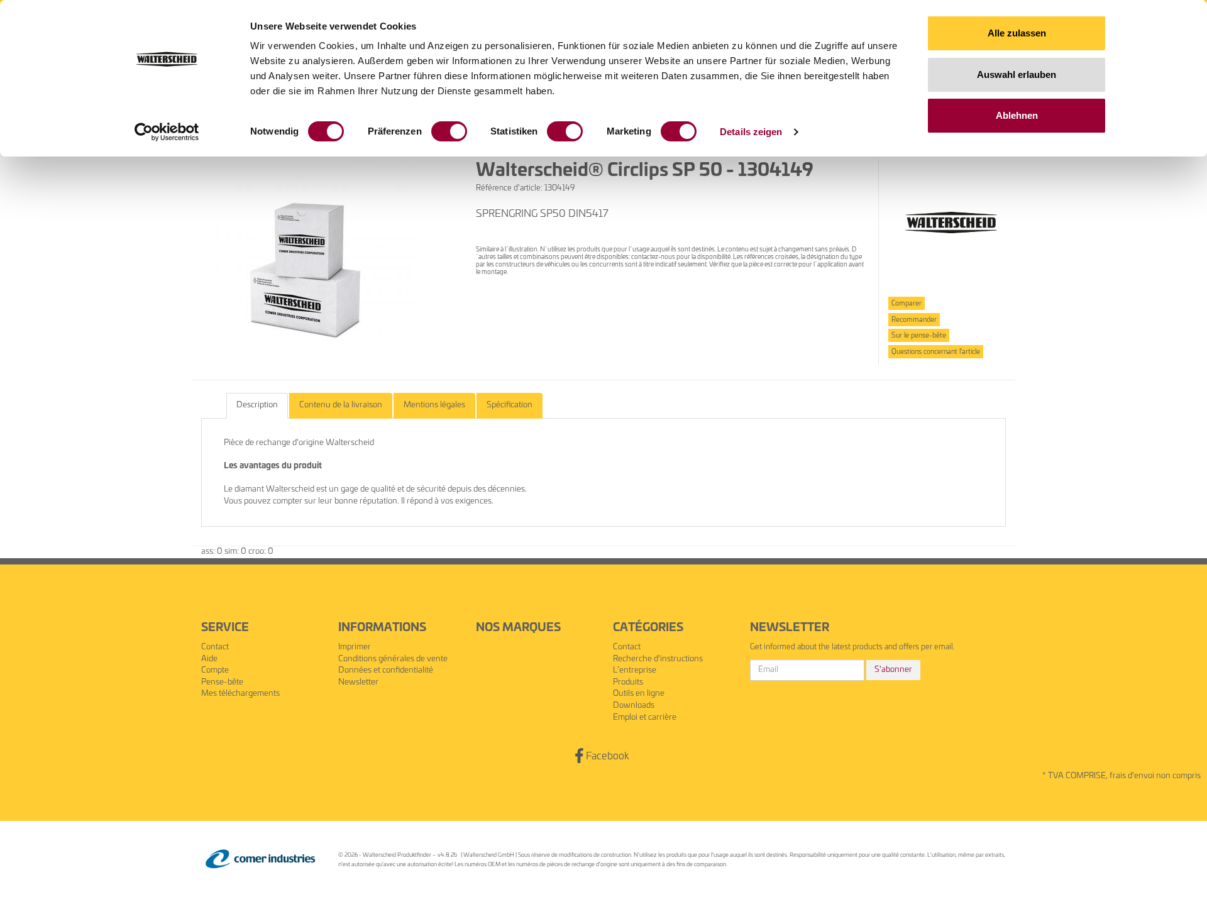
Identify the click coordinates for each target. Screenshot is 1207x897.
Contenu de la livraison (340, 405)
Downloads (633, 706)
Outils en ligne (638, 694)
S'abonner (893, 670)
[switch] (449, 131)
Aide (209, 659)
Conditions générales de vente (393, 659)
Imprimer (354, 647)
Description (257, 405)
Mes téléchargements (240, 694)
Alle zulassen (1017, 33)
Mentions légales (434, 405)
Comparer (906, 303)
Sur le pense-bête (918, 335)
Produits (628, 682)
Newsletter (358, 682)
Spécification (509, 405)
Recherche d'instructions (658, 659)
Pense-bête (222, 682)
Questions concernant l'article (935, 351)
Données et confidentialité (385, 670)
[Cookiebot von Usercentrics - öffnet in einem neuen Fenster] (167, 132)
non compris (1178, 776)
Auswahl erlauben (1016, 74)
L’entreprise (634, 670)
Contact (215, 647)
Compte (215, 670)
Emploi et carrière (644, 717)
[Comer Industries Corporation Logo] (260, 859)
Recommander (914, 319)
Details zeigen (751, 131)
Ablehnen (1017, 115)
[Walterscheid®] (951, 223)
